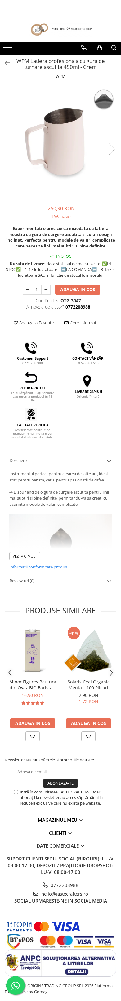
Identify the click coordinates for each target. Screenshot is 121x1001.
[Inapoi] (4, 63)
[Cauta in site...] (114, 48)
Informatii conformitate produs (38, 567)
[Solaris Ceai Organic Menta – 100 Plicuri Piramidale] (88, 651)
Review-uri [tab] (22, 580)
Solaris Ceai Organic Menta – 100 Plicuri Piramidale (89, 685)
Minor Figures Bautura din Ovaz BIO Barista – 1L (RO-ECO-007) (32, 685)
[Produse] (8, 49)
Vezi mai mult (25, 556)
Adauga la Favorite (36, 323)
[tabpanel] (60, 143)
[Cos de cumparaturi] (99, 48)
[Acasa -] (60, 29)
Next (111, 149)
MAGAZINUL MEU (58, 820)
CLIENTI (58, 833)
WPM (60, 76)
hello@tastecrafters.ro (64, 894)
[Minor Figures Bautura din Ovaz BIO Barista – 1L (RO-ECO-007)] (32, 651)
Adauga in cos (77, 289)
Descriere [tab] (18, 460)
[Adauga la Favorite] (32, 736)
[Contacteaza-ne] (84, 48)
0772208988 (63, 885)
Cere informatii (83, 323)
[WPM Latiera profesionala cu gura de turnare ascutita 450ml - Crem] (60, 143)
